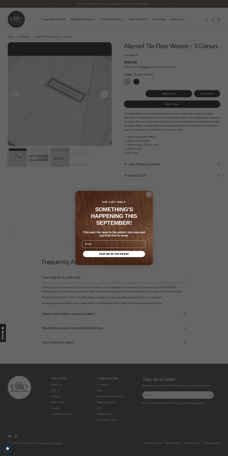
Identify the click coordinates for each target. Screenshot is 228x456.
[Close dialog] (149, 194)
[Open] (7, 448)
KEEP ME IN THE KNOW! (114, 254)
